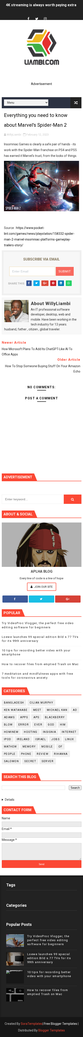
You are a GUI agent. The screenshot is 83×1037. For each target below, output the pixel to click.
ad (75, 710)
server (48, 761)
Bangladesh (14, 702)
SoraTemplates (31, 1023)
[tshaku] (53, 15)
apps (24, 717)
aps (36, 717)
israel (40, 739)
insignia (49, 731)
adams (9, 717)
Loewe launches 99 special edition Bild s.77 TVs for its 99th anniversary (49, 958)
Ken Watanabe (16, 710)
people (9, 753)
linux (69, 739)
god (51, 724)
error (23, 724)
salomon (11, 761)
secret (30, 761)
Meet (37, 710)
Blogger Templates (51, 1030)
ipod (7, 739)
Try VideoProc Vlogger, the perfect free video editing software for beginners (48, 940)
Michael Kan (57, 710)
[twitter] (36, 19)
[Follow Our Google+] (68, 599)
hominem (11, 731)
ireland (23, 739)
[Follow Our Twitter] (41, 599)
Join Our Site (43, 586)
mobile (47, 746)
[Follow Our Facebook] (15, 599)
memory (29, 746)
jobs (55, 739)
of (60, 746)
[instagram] (45, 19)
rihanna (61, 753)
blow (8, 724)
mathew (10, 746)
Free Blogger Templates (60, 1023)
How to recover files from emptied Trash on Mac (40, 664)
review (42, 753)
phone (26, 753)
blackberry (55, 717)
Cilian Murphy (41, 702)
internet (69, 731)
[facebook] (28, 19)
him (63, 724)
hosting (30, 731)
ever (38, 724)
